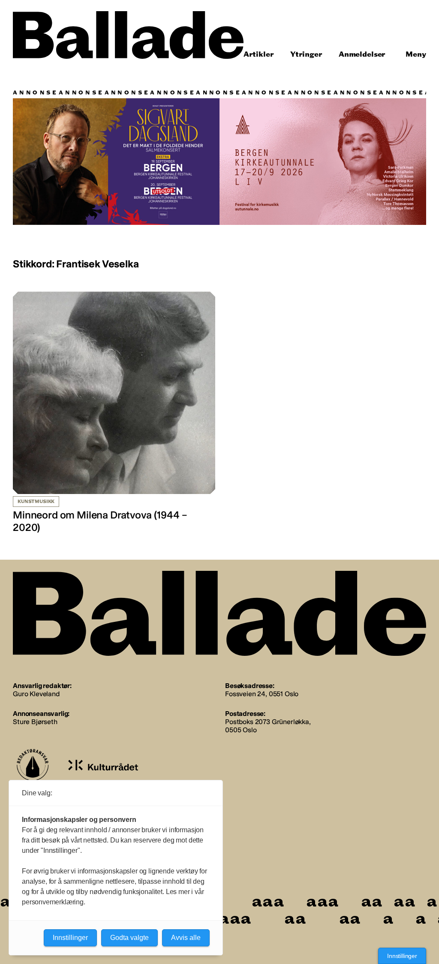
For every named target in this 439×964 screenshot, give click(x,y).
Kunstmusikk (36, 501)
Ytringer (306, 54)
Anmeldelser (362, 54)
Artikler (259, 54)
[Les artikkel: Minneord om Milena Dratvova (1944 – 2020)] (114, 412)
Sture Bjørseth (35, 722)
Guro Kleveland (36, 694)
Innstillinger (402, 955)
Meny (416, 54)
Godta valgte (129, 937)
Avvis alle (186, 937)
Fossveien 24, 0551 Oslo (261, 694)
